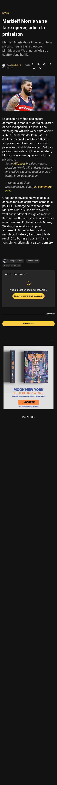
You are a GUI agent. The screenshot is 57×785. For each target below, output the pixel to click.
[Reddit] (50, 64)
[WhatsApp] (38, 64)
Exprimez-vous (28, 324)
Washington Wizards (12, 266)
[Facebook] (33, 64)
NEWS (5, 13)
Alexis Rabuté (15, 65)
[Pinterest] (44, 64)
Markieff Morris (33, 261)
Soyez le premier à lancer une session (28, 296)
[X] (40, 69)
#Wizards (19, 163)
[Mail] (34, 69)
